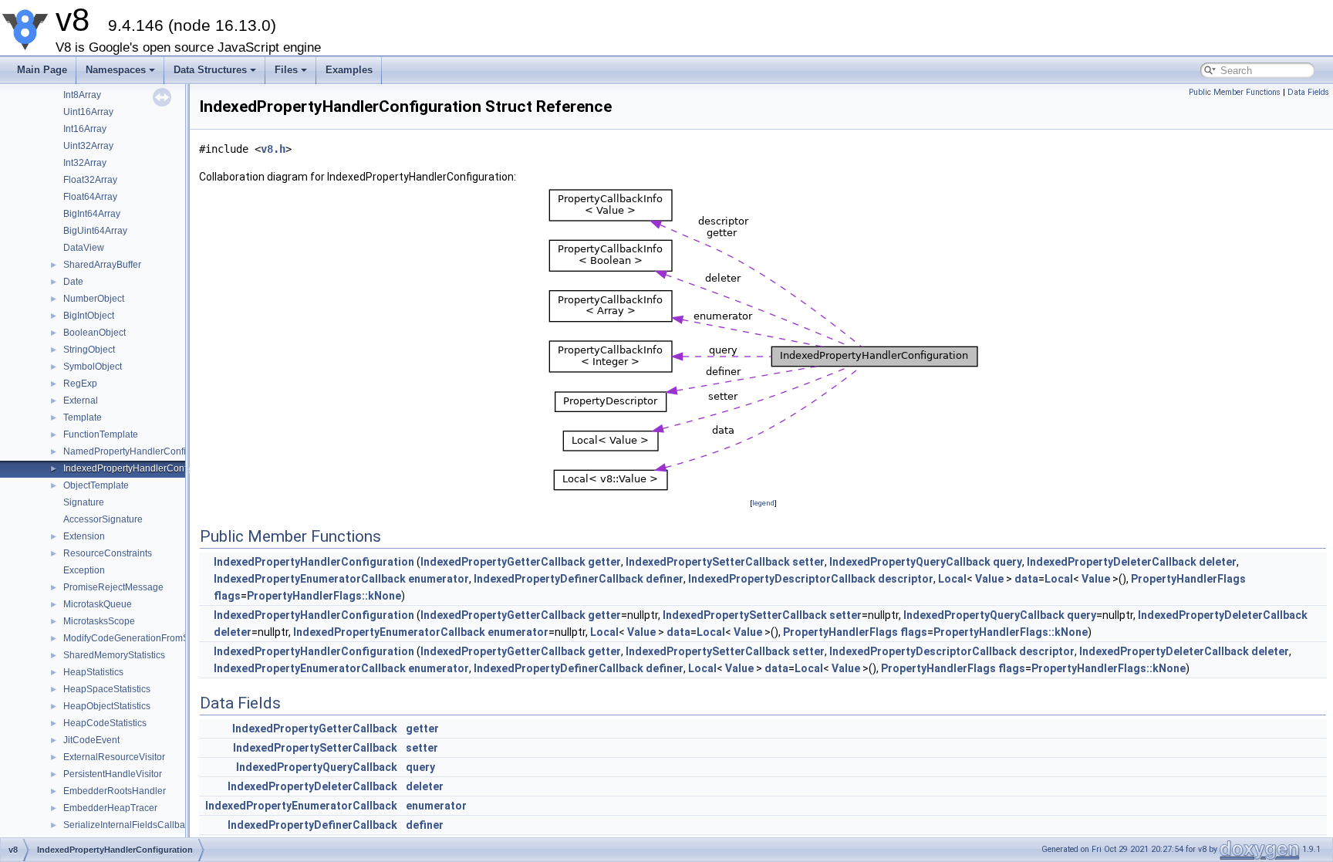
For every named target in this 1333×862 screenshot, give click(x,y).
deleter (1218, 562)
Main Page (42, 70)
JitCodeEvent (91, 740)
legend (763, 503)
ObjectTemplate (96, 485)
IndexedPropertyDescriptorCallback (782, 579)
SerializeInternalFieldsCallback (128, 825)
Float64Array (90, 196)
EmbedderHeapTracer (110, 808)
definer (664, 579)
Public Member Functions (1235, 92)
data (1026, 579)
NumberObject (93, 298)
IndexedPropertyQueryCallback (909, 562)
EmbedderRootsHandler (114, 791)
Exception (84, 570)
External (80, 400)
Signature (83, 502)
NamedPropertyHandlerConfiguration (142, 451)
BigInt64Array (91, 213)
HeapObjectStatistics (106, 706)
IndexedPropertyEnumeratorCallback (310, 579)
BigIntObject (88, 315)
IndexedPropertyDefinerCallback (558, 579)
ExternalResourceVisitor (114, 757)
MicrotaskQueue (97, 604)
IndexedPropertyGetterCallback (503, 562)
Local (952, 579)
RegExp (80, 383)
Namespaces (116, 70)
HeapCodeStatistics (105, 723)
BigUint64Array (95, 230)
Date (73, 281)
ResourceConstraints (107, 553)
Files (286, 70)
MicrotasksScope (99, 621)
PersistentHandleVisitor (112, 774)
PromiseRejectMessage (113, 587)
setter (808, 562)
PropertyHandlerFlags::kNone (324, 596)
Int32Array (84, 162)
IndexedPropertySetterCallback (708, 562)
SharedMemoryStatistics (114, 655)
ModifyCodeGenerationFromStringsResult (151, 638)
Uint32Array (88, 145)
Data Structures (210, 70)
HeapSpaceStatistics (106, 689)
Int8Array (82, 95)
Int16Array (84, 128)
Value (989, 579)
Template (82, 417)
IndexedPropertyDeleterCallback (1111, 562)
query (1007, 562)
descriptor (905, 579)
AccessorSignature (103, 519)
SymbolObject (92, 366)
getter (604, 562)
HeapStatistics (93, 672)
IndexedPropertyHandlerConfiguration (143, 468)
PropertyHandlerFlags (1188, 579)
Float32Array (90, 179)
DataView (83, 247)
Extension (84, 536)
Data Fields (1308, 92)
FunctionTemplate (100, 434)
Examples (349, 70)
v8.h (273, 149)
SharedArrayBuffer (102, 264)
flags (227, 596)
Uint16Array (88, 111)
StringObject (89, 349)
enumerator (438, 579)
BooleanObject (94, 332)
